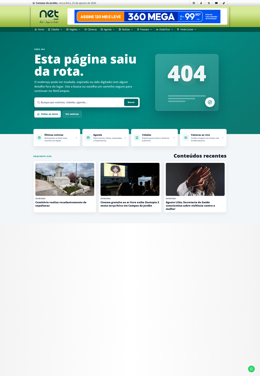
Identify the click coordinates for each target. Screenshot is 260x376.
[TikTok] (224, 3)
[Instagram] (193, 3)
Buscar (131, 102)
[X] (208, 3)
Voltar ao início (49, 114)
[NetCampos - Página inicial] (49, 16)
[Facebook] (201, 3)
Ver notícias (72, 114)
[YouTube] (216, 3)
